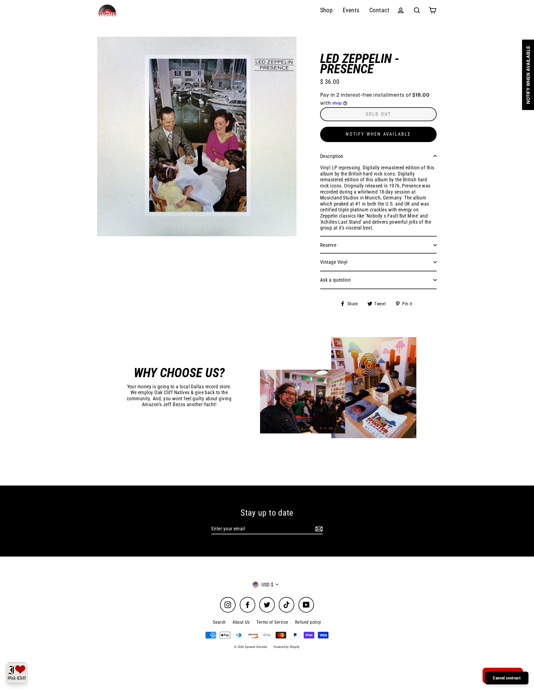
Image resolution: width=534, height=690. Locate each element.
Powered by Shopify (287, 647)
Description (331, 156)
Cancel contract (507, 678)
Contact (379, 10)
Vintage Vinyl (334, 262)
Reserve (328, 245)
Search (219, 622)
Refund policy (308, 622)
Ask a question (335, 280)
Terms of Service (272, 622)
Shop (326, 10)
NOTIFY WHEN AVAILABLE (378, 134)
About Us (241, 622)
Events (351, 10)
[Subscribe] (318, 529)
